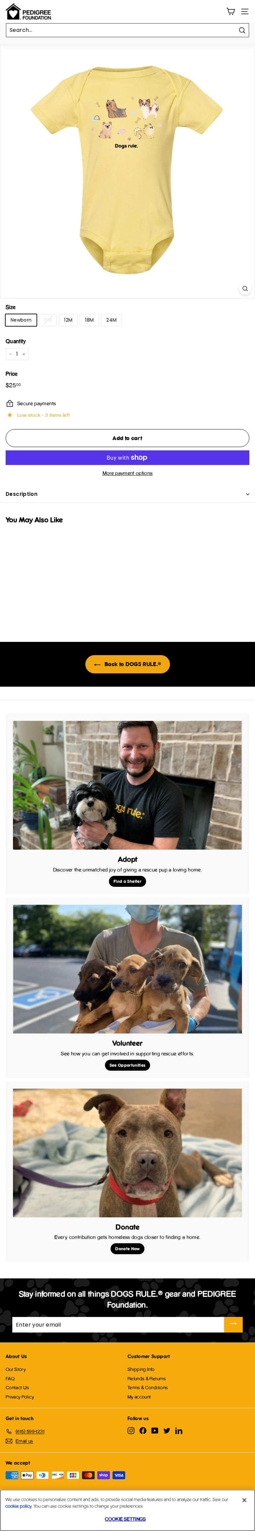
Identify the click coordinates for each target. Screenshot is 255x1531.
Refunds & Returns (147, 1378)
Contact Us (17, 1387)
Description (22, 494)
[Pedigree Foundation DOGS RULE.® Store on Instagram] (131, 1430)
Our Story (16, 1369)
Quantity (16, 341)
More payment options (128, 473)
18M (89, 320)
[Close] (244, 1500)
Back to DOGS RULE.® (132, 664)
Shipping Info (141, 1369)
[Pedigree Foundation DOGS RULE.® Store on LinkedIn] (178, 1430)
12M (68, 320)
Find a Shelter (127, 881)
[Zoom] (245, 288)
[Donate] (127, 1153)
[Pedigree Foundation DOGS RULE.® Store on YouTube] (154, 1430)
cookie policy (18, 1506)
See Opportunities (128, 1065)
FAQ (10, 1378)
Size (11, 307)
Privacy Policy (20, 1397)
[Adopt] (127, 785)
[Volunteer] (127, 969)
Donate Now (127, 1248)
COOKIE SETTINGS (125, 1519)
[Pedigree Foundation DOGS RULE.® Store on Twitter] (166, 1430)
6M (47, 320)
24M (111, 320)
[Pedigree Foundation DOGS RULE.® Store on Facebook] (142, 1430)
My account (139, 1397)
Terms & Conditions (148, 1387)
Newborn (21, 320)
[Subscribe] (233, 1325)
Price (12, 373)
